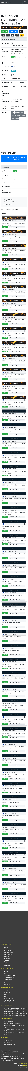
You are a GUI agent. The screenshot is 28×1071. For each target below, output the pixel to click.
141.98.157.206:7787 (10, 703)
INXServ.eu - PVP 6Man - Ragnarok (13, 457)
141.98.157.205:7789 (10, 854)
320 (12, 241)
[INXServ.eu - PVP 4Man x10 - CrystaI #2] (14, 369)
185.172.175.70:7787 (10, 579)
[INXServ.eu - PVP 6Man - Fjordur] (14, 576)
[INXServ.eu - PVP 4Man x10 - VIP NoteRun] (14, 741)
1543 (12, 723)
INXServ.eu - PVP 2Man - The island (14, 471)
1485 (12, 627)
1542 (12, 709)
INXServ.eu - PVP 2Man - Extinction (14, 250)
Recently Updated (9, 951)
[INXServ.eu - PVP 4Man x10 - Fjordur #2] (14, 865)
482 (12, 310)
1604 (12, 751)
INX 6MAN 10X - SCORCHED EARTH (14, 499)
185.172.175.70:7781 (10, 786)
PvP (5, 981)
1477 (12, 530)
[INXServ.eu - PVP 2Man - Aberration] (14, 879)
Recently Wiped (8, 952)
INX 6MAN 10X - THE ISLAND (11, 650)
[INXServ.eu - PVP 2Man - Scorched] (14, 755)
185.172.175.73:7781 (10, 496)
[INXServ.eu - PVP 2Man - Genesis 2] (14, 479)
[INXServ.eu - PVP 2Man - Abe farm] (14, 438)
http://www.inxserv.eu (17, 82)
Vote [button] (3, 31)
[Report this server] (22, 35)
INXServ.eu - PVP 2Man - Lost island (14, 898)
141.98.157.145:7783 (10, 868)
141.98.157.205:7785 (10, 551)
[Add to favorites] (17, 35)
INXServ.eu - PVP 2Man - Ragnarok (13, 223)
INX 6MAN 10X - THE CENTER (12, 595)
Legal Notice (23, 1067)
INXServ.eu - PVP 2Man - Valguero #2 (14, 567)
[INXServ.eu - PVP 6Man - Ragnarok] (14, 452)
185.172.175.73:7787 (10, 634)
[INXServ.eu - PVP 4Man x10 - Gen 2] (14, 273)
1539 (12, 668)
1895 (12, 861)
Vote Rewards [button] (15, 118)
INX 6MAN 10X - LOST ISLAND (12, 636)
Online (13, 57)
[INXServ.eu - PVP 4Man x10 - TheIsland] (14, 314)
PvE (5, 973)
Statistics (7, 992)
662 (12, 379)
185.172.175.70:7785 (10, 827)
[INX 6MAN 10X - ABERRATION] (14, 783)
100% (14, 171)
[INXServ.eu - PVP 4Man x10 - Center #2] (14, 424)
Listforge (15, 1051)
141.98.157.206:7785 (10, 661)
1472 (12, 475)
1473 (12, 489)
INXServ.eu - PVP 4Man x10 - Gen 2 (13, 278)
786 (12, 406)
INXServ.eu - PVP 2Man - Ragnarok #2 (14, 664)
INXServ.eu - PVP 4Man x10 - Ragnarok (15, 264)
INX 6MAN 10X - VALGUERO (11, 802)
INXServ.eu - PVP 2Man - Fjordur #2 (14, 678)
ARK (5, 996)
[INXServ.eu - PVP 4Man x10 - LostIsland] (14, 355)
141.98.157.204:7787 (10, 441)
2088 (12, 889)
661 (12, 365)
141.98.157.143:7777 (10, 317)
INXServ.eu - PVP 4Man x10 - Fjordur (14, 292)
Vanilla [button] (23, 115)
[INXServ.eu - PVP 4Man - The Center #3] (14, 769)
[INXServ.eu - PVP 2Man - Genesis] (14, 686)
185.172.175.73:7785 (10, 620)
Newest (6, 949)
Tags (5, 964)
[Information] (21, 31)
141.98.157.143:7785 (10, 289)
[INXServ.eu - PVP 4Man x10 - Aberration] (14, 383)
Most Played (8, 954)
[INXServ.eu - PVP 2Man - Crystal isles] (14, 838)
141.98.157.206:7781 (10, 896)
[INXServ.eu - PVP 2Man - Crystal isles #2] (14, 700)
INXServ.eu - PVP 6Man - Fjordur (12, 581)
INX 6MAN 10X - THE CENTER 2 (12, 526)
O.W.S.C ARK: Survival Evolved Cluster (15, 1008)
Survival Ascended (9, 975)
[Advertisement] (14, 10)
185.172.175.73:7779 (10, 799)
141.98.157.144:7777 (10, 331)
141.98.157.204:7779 (10, 220)
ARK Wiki (7, 1042)
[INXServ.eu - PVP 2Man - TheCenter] (14, 535)
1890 (12, 792)
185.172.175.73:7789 (10, 524)
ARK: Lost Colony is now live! (12, 1023)
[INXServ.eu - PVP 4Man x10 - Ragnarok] (14, 259)
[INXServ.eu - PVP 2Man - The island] (14, 466)
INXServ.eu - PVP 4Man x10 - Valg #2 (14, 416)
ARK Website (8, 1041)
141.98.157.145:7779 (10, 730)
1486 (12, 640)
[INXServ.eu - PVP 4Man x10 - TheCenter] (14, 328)
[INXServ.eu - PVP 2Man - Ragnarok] (14, 217)
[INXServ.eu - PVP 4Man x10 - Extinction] (14, 397)
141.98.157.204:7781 (10, 248)
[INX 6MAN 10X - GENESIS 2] (14, 617)
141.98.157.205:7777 (10, 537)
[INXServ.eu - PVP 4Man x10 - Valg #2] (14, 411)
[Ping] (12, 35)
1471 (12, 461)
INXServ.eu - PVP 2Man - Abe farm (13, 443)
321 (12, 254)
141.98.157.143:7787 (10, 744)
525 (12, 351)
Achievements (8, 998)
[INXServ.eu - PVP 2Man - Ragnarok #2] (14, 659)
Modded (6, 972)
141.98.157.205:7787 (10, 565)
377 (12, 282)
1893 (12, 833)
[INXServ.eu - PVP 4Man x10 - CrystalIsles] (14, 342)
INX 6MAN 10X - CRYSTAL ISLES (12, 829)
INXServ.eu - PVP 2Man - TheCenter (14, 540)
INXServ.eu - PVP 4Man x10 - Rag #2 (14, 719)
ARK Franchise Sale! (10, 1021)
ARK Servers (5, 2)
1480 (12, 572)
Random (6, 956)
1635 (12, 778)
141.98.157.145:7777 (10, 386)
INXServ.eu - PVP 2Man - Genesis (13, 692)
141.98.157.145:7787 (10, 372)
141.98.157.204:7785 (10, 234)
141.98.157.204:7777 (10, 468)
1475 (12, 503)
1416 (12, 420)
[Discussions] (8, 35)
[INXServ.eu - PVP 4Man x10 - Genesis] (14, 728)
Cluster (6, 983)
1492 (12, 654)
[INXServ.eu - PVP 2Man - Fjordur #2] (14, 672)
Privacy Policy (8, 1002)
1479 (12, 558)
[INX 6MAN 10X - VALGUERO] (14, 796)
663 (12, 392)
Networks (7, 965)
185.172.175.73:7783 (10, 813)
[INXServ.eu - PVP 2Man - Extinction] (14, 245)
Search (6, 947)
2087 (12, 875)
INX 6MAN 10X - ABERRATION (12, 788)
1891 (12, 806)
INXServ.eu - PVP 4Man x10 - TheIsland (15, 319)
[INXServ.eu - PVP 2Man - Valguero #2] (14, 562)
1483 (12, 613)
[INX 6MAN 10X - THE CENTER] (14, 590)
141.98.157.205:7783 (10, 482)
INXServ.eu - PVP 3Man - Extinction (14, 512)
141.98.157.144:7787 (10, 413)
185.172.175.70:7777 (10, 648)
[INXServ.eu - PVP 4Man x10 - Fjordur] (14, 286)
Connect (12, 31)
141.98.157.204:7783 (10, 841)
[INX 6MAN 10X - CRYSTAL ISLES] (14, 824)
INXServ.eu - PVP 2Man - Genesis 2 (13, 485)
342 (12, 268)
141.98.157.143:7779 (10, 262)
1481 (12, 585)
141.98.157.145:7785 (10, 717)
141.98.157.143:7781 (10, 400)
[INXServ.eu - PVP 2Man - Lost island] (14, 893)
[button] (12, 43)
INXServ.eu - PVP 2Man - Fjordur (12, 237)
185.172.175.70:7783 (10, 510)
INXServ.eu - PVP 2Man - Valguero (13, 609)
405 (12, 296)
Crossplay (7, 984)
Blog (5, 994)
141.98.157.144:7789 (10, 772)
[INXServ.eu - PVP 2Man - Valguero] (14, 604)
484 (12, 323)
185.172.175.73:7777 (10, 593)
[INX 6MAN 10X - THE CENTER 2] (14, 521)
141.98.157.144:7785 (10, 427)
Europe (15, 67)
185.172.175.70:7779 (10, 455)
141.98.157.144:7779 (10, 303)
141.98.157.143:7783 (10, 344)
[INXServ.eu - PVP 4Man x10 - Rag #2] (14, 714)
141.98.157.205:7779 (10, 606)
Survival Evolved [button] (16, 115)
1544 (12, 737)
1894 (12, 847)
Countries (7, 958)
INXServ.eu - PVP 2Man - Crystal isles (14, 843)
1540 (12, 682)
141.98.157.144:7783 (10, 275)
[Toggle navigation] (24, 2)
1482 (12, 599)
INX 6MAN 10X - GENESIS (10, 816)
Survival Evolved (9, 977)
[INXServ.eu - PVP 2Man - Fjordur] (14, 231)
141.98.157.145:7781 (10, 358)
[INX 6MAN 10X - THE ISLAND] (14, 645)
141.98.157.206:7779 (10, 689)
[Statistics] (3, 35)
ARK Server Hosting (10, 1044)
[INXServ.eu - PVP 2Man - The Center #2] (14, 548)
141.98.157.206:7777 (10, 882)
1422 (12, 434)
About (6, 991)
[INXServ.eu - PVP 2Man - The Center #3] (14, 852)
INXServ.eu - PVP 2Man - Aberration (14, 885)
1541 (12, 696)
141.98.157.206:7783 (10, 675)
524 (12, 337)
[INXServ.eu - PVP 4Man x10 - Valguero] (14, 300)
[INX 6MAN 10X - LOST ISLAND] (14, 631)
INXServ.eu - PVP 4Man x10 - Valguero (14, 306)
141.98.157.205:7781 (10, 758)
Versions (6, 960)
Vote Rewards (8, 979)
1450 (12, 447)
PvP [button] (13, 112)
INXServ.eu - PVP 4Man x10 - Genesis (14, 733)
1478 (12, 544)
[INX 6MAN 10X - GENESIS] (14, 810)
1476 (12, 516)
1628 (12, 765)
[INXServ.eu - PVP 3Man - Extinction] (14, 507)
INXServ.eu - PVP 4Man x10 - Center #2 (15, 430)
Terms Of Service (9, 1000)
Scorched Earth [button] (19, 112)
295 (12, 227)
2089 (12, 902)
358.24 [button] (13, 70)
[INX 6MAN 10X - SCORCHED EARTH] (14, 493)
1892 (12, 820)
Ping (5, 962)
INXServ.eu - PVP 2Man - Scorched (13, 761)
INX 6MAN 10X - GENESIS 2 (11, 623)
